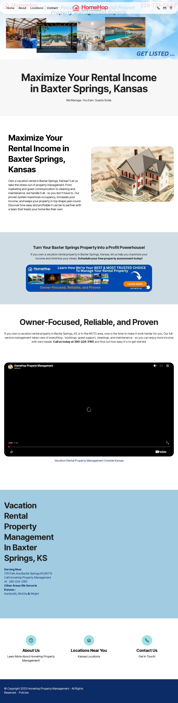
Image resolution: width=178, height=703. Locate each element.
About (22, 8)
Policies (24, 692)
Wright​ (34, 593)
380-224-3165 (18, 581)
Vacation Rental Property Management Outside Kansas (89, 460)
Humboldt (10, 593)
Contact (52, 8)
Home (10, 8)
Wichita (22, 593)
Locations (36, 8)
